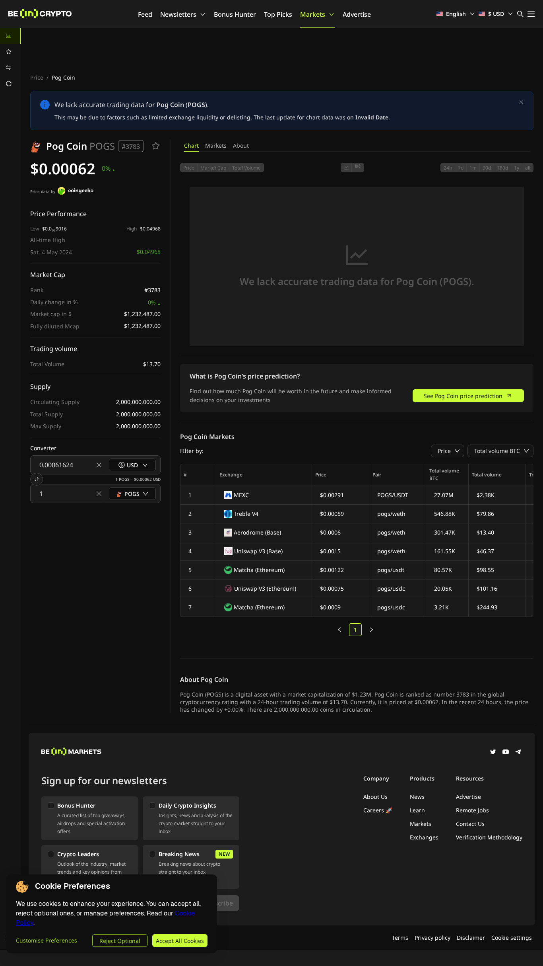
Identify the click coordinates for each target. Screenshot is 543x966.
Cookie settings (511, 937)
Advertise (357, 14)
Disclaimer (471, 937)
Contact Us (470, 823)
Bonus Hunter (235, 14)
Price (36, 77)
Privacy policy (432, 937)
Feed (145, 14)
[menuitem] (10, 36)
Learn (417, 810)
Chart (191, 145)
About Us (375, 796)
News (417, 796)
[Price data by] (75, 191)
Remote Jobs (472, 810)
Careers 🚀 (377, 810)
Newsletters (178, 14)
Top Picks (278, 14)
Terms (400, 937)
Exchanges (424, 837)
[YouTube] (506, 752)
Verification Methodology (489, 837)
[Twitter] (493, 752)
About (241, 145)
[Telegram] (518, 752)
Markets (312, 14)
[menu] (10, 60)
